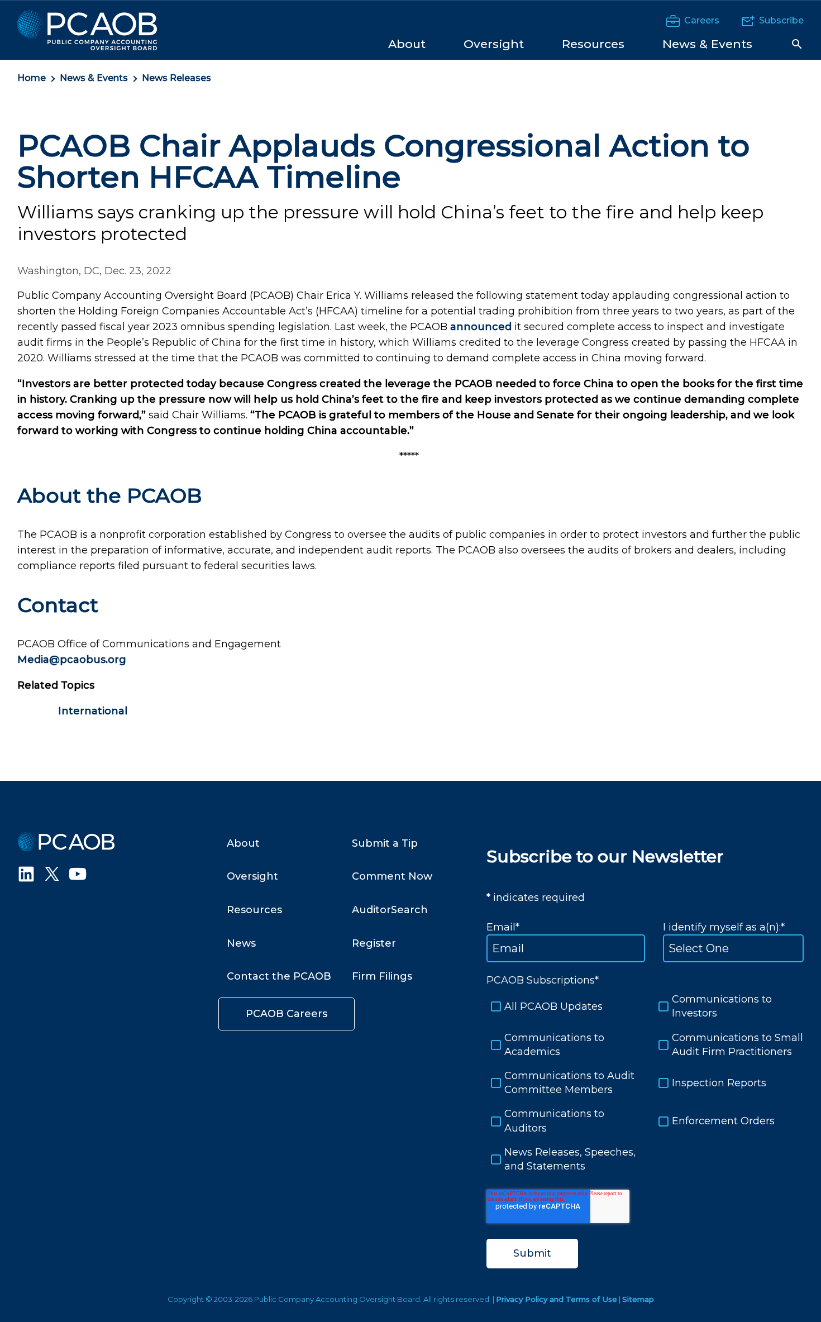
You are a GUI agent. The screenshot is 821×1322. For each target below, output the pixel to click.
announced (481, 327)
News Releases (176, 78)
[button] (797, 44)
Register (374, 943)
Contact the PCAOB (279, 976)
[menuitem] (407, 43)
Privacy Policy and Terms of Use (556, 1299)
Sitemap (638, 1299)
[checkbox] (645, 1082)
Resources (254, 910)
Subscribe (781, 20)
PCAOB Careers (286, 1014)
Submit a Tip (385, 843)
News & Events (94, 78)
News (241, 943)
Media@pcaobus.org (71, 659)
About (243, 843)
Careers (701, 20)
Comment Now (392, 876)
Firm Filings (382, 976)
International (92, 711)
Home (31, 78)
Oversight (252, 876)
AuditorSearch (390, 910)
